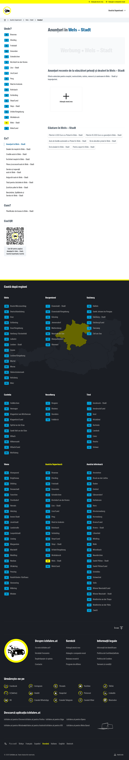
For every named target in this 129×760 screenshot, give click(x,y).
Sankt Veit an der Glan (16, 430)
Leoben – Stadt (14, 344)
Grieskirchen (13, 56)
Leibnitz (11, 339)
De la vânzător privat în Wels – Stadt (103, 141)
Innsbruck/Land (97, 408)
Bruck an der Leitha (98, 478)
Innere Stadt (13, 516)
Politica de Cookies (104, 658)
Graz (10, 317)
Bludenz (52, 408)
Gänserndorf (95, 494)
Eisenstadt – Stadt (56, 306)
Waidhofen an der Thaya (99, 599)
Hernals (11, 505)
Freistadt (11, 45)
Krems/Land (95, 522)
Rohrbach (12, 89)
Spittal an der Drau (15, 425)
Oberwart (52, 344)
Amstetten (94, 472)
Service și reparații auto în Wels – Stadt (13, 171)
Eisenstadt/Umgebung (58, 311)
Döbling (11, 483)
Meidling (11, 555)
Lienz (93, 436)
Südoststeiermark (15, 372)
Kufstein (94, 425)
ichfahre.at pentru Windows (13, 725)
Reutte (93, 441)
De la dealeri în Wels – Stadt (59, 147)
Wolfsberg (12, 452)
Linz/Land (12, 73)
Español (37, 743)
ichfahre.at (13, 755)
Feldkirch (53, 419)
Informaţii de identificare (106, 647)
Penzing (11, 571)
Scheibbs (94, 571)
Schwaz (93, 447)
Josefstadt (12, 522)
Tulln (92, 583)
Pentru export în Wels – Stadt (83, 147)
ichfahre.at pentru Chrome (13, 719)
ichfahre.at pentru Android (34, 725)
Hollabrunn (95, 500)
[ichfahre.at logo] (7, 11)
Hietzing (11, 511)
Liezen (10, 350)
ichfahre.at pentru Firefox (34, 719)
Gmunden (12, 51)
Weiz (10, 383)
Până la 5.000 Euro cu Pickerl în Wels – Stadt (66, 135)
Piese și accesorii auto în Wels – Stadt (20, 164)
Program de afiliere (73, 664)
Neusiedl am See (55, 333)
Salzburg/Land (96, 322)
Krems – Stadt (96, 527)
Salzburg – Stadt (97, 317)
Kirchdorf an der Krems (17, 62)
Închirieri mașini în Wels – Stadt (18, 159)
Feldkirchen (12, 403)
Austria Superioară (16, 20)
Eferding (11, 40)
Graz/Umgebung (14, 328)
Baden (93, 483)
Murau (10, 366)
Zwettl (93, 610)
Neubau (11, 560)
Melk (92, 544)
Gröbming (12, 322)
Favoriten (12, 494)
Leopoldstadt (13, 533)
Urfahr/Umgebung (15, 111)
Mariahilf (11, 549)
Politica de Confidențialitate (108, 653)
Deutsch (70, 743)
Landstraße (12, 527)
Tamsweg (94, 328)
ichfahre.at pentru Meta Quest (75, 725)
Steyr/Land (12, 100)
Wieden (11, 593)
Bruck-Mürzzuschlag (16, 306)
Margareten (12, 544)
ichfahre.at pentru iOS (54, 725)
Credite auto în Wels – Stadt (16, 154)
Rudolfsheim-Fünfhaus (17, 577)
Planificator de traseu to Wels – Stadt (19, 211)
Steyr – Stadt (13, 106)
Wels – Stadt (29, 20)
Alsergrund (12, 472)
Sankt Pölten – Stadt (99, 560)
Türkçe (21, 743)
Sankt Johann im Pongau (100, 311)
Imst (92, 414)
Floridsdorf (12, 500)
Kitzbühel (94, 419)
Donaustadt (12, 489)
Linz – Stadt (12, 67)
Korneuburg (95, 516)
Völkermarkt (13, 441)
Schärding (12, 95)
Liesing (11, 538)
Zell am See (95, 333)
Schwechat (94, 577)
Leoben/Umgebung (15, 355)
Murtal (10, 361)
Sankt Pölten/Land (98, 566)
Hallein (93, 306)
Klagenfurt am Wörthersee (18, 414)
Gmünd (93, 489)
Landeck (94, 430)
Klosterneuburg (96, 511)
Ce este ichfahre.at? (42, 647)
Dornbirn (52, 414)
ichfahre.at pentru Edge (54, 719)
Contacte (38, 664)
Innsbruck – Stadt (98, 403)
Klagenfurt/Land (14, 419)
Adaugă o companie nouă (76, 653)
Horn (92, 505)
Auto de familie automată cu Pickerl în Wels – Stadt (67, 141)
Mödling (93, 538)
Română (45, 743)
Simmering (12, 583)
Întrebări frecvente (42, 653)
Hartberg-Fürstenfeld (16, 333)
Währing (11, 588)
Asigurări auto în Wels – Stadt (17, 177)
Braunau (11, 34)
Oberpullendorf (55, 339)
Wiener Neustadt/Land (99, 588)
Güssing (52, 317)
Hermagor (12, 408)
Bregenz (52, 403)
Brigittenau (12, 478)
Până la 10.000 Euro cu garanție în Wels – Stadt (103, 135)
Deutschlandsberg (15, 311)
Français (29, 743)
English (62, 743)
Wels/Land (12, 128)
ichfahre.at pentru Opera (75, 719)
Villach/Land (13, 447)
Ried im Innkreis (14, 84)
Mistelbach (95, 549)
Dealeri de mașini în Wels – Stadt (18, 149)
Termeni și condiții (104, 664)
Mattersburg (54, 328)
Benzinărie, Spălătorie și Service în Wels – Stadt (15, 194)
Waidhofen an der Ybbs (99, 605)
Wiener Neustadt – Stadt (100, 593)
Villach (11, 436)
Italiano (54, 743)
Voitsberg (12, 377)
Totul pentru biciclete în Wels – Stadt (19, 182)
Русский (13, 743)
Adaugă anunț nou (73, 647)
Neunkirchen (95, 555)
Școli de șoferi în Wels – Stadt (17, 187)
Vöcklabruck (12, 117)
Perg (10, 78)
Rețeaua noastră (72, 658)
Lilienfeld (94, 533)
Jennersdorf (54, 322)
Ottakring (12, 566)
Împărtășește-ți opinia (43, 658)
